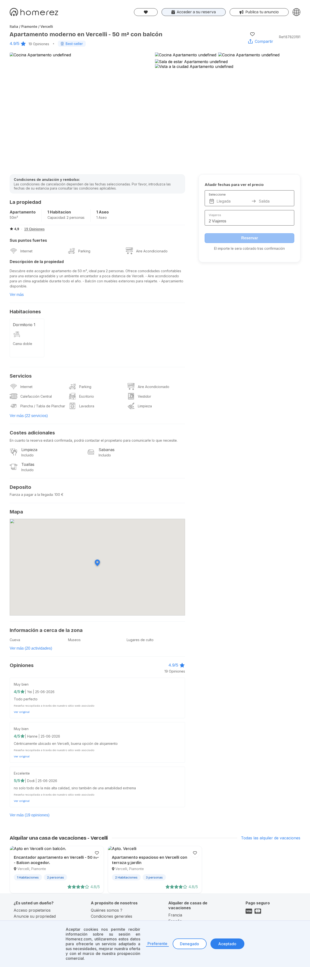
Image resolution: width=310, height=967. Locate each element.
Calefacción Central (36, 396)
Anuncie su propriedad (35, 916)
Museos (74, 640)
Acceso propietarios (32, 910)
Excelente (22, 773)
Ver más (17, 295)
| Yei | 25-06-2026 (39, 692)
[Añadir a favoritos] (252, 34)
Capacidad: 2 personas (66, 217)
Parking (84, 251)
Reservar (249, 238)
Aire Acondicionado (152, 251)
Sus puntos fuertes (28, 240)
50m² (14, 217)
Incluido (27, 455)
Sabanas (107, 449)
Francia (175, 915)
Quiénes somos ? (106, 910)
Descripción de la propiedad (37, 261)
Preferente (157, 943)
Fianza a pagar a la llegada (31, 494)
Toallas (27, 464)
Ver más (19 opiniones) (29, 815)
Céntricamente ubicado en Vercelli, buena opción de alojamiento (66, 743)
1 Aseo (102, 212)
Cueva (15, 640)
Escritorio (86, 396)
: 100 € (58, 494)
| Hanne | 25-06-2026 (42, 736)
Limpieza (145, 406)
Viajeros (215, 215)
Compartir (264, 41)
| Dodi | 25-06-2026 (41, 781)
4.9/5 (14, 43)
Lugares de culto (140, 640)
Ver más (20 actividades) (31, 648)
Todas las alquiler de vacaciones (270, 837)
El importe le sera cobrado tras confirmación (249, 248)
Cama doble (22, 344)
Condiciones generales (111, 916)
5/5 (17, 780)
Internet (26, 251)
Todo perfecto (26, 699)
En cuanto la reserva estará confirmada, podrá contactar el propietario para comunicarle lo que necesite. (94, 440)
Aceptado (227, 943)
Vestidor (144, 396)
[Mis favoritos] (146, 12)
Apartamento (23, 212)
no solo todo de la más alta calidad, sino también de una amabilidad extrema (75, 788)
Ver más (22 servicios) (29, 416)
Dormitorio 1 (24, 324)
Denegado (189, 943)
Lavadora (86, 406)
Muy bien (21, 684)
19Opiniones (39, 44)
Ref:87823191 (289, 37)
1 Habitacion (59, 212)
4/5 (17, 691)
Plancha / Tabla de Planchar (42, 406)
